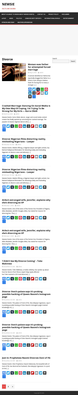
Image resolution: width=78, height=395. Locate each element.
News (11, 18)
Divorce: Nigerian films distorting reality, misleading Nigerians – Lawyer (24, 140)
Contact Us (41, 14)
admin (41, 72)
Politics (19, 18)
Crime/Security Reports (33, 18)
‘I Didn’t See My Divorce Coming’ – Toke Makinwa (22, 262)
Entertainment (68, 18)
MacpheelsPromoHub (25, 22)
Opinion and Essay (8, 22)
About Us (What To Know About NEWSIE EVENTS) (18, 14)
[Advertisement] (39, 40)
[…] (35, 85)
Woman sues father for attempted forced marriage (39, 67)
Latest (4, 18)
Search (55, 58)
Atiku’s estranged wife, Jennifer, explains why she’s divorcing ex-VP (26, 201)
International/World (52, 18)
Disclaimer (65, 14)
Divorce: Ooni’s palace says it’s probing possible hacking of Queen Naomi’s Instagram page (26, 294)
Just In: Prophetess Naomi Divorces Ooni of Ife (26, 357)
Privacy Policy (53, 14)
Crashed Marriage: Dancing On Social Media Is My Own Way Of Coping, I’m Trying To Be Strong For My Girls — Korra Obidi (26, 108)
